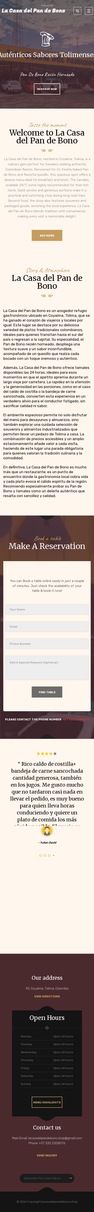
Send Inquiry (47, 1155)
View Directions (47, 996)
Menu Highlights (47, 1102)
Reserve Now (47, 89)
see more (47, 235)
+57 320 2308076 (75, 719)
